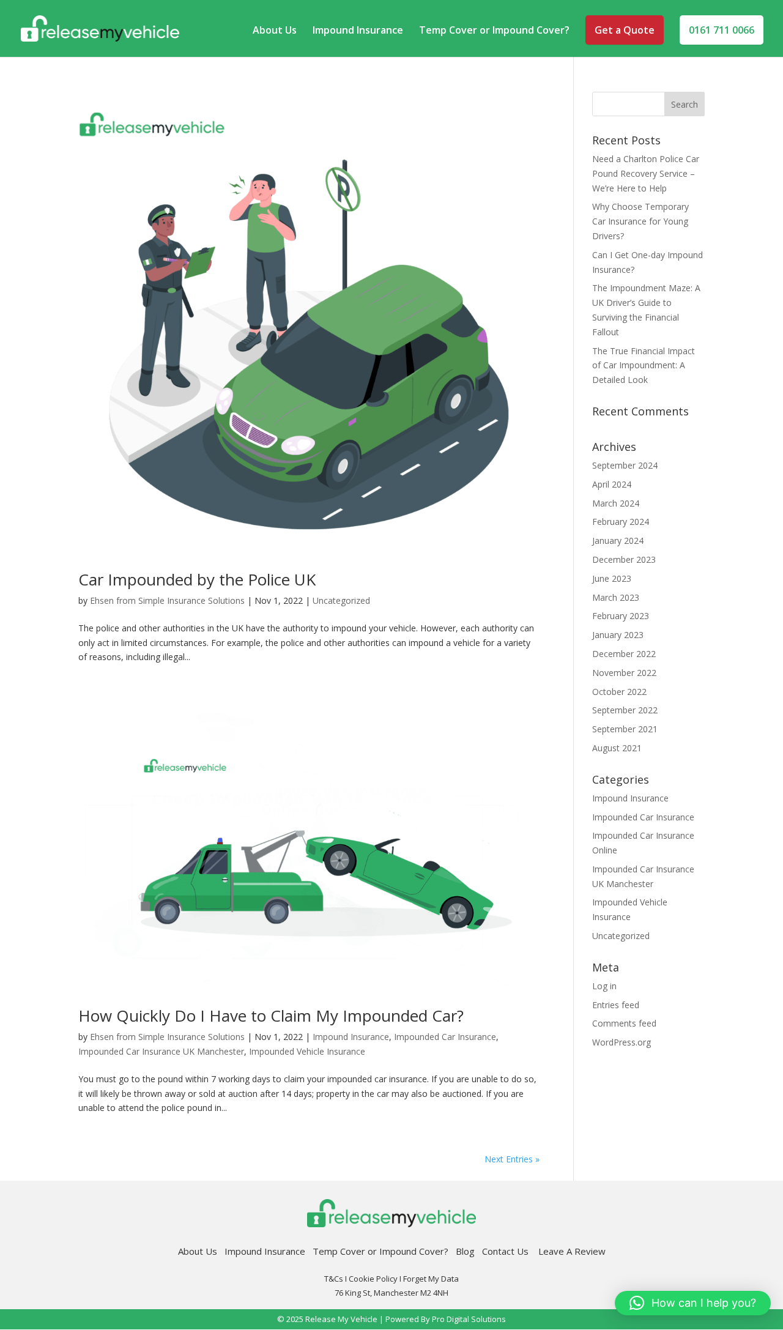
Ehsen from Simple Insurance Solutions (167, 600)
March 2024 (615, 503)
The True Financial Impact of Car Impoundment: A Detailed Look (643, 365)
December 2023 (624, 559)
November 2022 (624, 672)
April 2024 (611, 484)
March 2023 (615, 597)
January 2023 (618, 635)
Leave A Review (572, 1251)
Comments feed (624, 1023)
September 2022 (625, 710)
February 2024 (620, 521)
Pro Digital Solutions (469, 1318)
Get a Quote (625, 30)
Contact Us (510, 1251)
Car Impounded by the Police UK (197, 579)
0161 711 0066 (721, 30)
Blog (465, 1251)
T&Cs (333, 1278)
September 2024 (625, 465)
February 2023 (620, 616)
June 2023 (611, 578)
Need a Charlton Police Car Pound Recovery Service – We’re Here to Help (645, 173)
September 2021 (625, 729)
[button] (693, 1303)
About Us (275, 31)
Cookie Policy (373, 1278)
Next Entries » (512, 1159)
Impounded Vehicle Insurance (307, 1051)
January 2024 (618, 540)
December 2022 (624, 653)
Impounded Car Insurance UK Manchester (161, 1051)
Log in (604, 986)
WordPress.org (621, 1042)
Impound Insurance (358, 31)
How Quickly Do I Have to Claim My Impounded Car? (271, 1016)
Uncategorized (341, 600)
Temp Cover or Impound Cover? (494, 31)
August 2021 (617, 748)
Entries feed (615, 1005)
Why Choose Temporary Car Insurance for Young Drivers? (640, 221)
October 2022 (619, 691)
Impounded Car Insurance (445, 1036)
